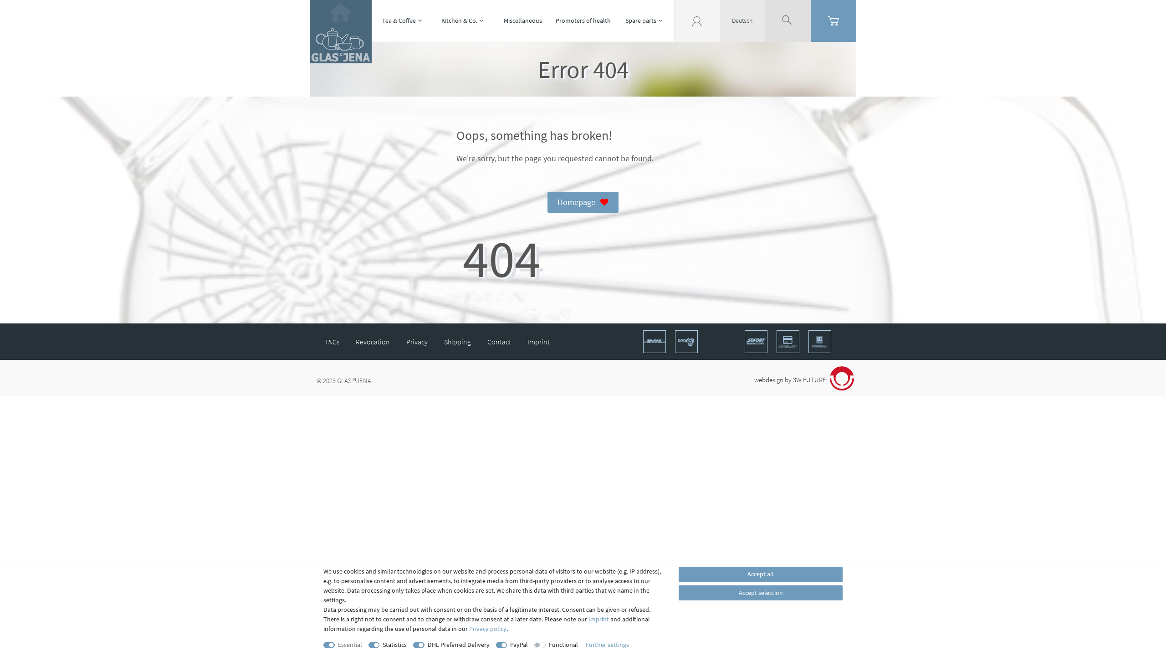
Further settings (607, 645)
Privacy (417, 341)
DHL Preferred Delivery (459, 645)
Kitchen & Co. (459, 20)
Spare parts (640, 20)
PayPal (519, 645)
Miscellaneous (523, 20)
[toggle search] (787, 20)
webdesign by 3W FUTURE (791, 379)
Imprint (538, 341)
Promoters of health (583, 20)
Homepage (576, 202)
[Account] (696, 20)
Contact (499, 341)
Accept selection (761, 593)
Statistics (395, 645)
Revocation (373, 341)
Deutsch (742, 20)
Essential (350, 645)
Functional (563, 645)
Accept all (760, 574)
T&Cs (332, 341)
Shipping (457, 341)
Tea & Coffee (399, 20)
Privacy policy (487, 629)
